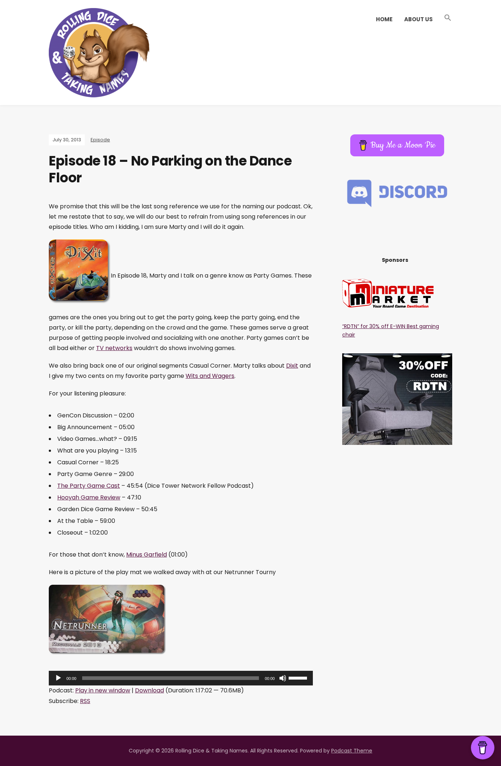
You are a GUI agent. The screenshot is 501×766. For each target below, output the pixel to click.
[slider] (299, 677)
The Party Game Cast (88, 485)
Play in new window (102, 690)
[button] (447, 18)
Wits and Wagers (210, 376)
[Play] (58, 678)
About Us (418, 19)
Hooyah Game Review (88, 497)
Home (384, 19)
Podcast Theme (351, 750)
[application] (181, 678)
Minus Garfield (146, 554)
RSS (85, 701)
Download (149, 690)
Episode (100, 139)
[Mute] (282, 678)
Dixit (292, 365)
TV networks (114, 348)
